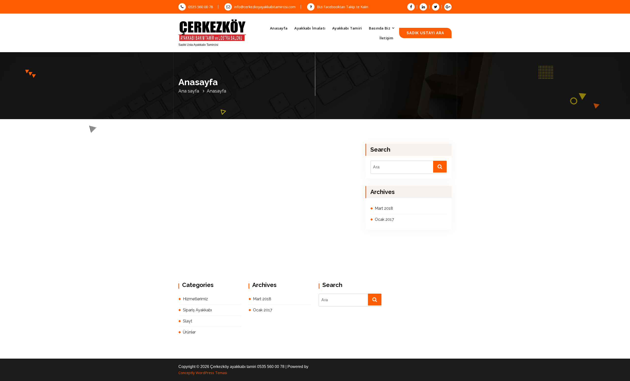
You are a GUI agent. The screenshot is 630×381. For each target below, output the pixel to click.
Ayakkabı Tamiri (347, 28)
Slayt (187, 321)
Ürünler (189, 332)
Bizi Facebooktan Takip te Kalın (342, 6)
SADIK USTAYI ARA (425, 33)
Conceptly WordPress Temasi (202, 372)
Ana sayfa (188, 91)
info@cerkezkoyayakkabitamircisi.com (265, 6)
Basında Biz (379, 28)
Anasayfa (278, 28)
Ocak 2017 (384, 219)
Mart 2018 (384, 208)
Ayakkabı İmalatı (309, 28)
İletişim (386, 37)
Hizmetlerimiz (195, 299)
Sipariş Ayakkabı (197, 310)
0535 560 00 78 (200, 6)
